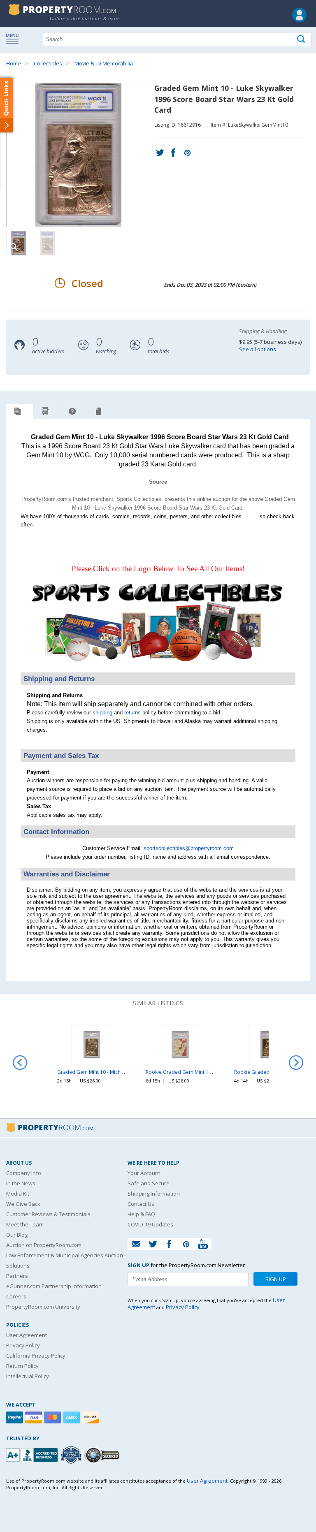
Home (13, 63)
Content (8, 104)
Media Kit (17, 1193)
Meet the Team (25, 1224)
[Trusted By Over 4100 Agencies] (72, 1455)
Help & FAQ (141, 1214)
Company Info (23, 1173)
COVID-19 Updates (150, 1224)
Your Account (144, 1173)
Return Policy (22, 1366)
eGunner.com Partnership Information (54, 1286)
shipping (102, 712)
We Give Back (23, 1204)
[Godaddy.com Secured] (103, 1455)
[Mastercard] (53, 1417)
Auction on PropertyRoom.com (43, 1245)
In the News (20, 1183)
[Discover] (91, 1417)
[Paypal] (15, 1417)
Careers (16, 1296)
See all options (257, 349)
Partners (17, 1275)
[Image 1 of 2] (80, 155)
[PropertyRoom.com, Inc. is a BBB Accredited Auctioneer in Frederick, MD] (33, 1454)
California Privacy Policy (35, 1355)
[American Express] (72, 1417)
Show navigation (14, 38)
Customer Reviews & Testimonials (48, 1214)
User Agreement (26, 1335)
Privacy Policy (23, 1345)
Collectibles (48, 63)
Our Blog (17, 1234)
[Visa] (34, 1417)
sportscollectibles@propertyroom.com (189, 848)
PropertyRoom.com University (43, 1306)
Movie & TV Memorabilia (103, 63)
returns (132, 712)
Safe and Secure (149, 1183)
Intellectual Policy (27, 1376)
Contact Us (141, 1204)
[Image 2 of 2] (47, 243)
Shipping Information (154, 1193)
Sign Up (275, 1279)
